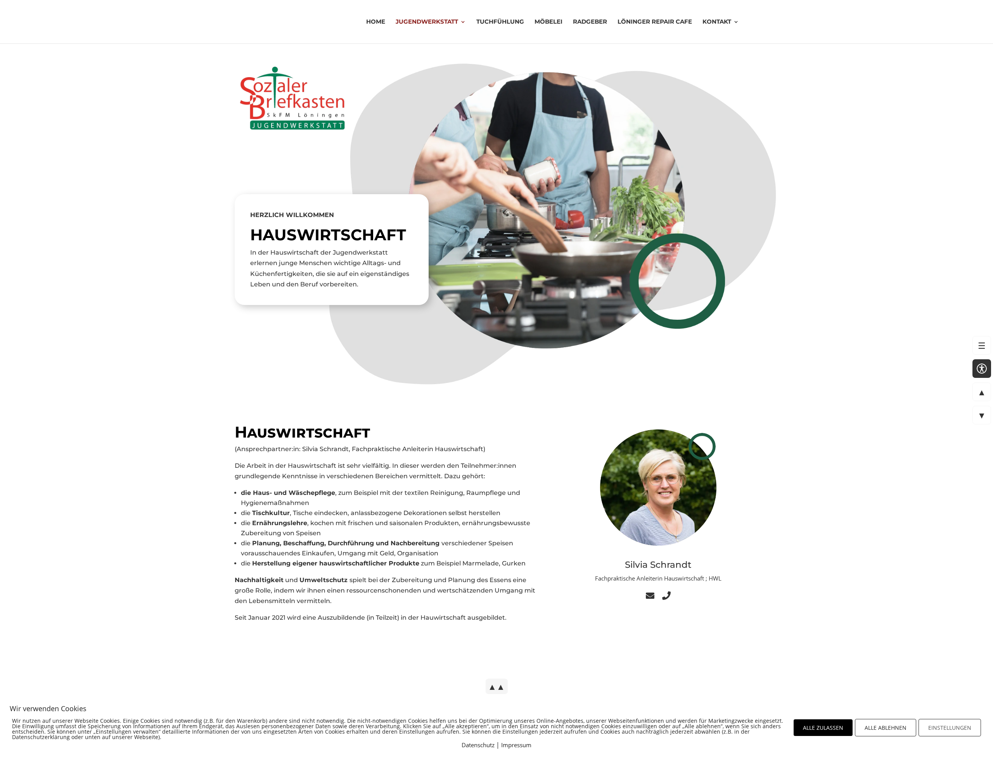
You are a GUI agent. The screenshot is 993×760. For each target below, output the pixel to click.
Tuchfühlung (500, 22)
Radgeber (590, 22)
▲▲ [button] (496, 686)
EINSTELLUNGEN (949, 727)
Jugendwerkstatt (427, 22)
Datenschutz (478, 745)
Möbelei (548, 22)
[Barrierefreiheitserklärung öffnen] (981, 368)
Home (375, 22)
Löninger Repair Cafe (655, 22)
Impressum (516, 745)
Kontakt (716, 22)
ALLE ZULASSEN (823, 727)
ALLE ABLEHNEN (886, 727)
